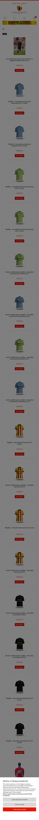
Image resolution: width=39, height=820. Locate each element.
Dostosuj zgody (19, 804)
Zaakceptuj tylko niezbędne (20, 799)
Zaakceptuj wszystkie (19, 809)
